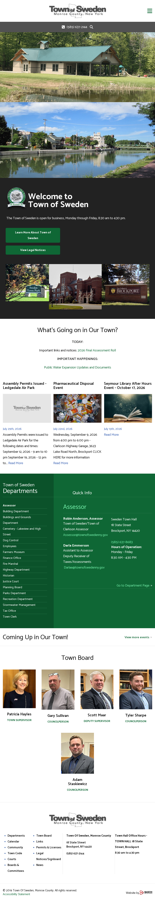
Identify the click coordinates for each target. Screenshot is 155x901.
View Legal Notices (33, 250)
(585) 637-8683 (122, 542)
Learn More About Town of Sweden (33, 235)
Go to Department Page (133, 585)
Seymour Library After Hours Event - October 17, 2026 (128, 386)
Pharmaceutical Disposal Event (73, 386)
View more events (137, 637)
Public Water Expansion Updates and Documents (77, 367)
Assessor (74, 507)
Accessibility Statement (16, 894)
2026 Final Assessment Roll (97, 350)
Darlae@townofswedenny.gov (84, 567)
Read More (15, 463)
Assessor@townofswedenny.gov (85, 535)
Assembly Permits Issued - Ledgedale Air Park (24, 386)
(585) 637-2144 (77, 27)
